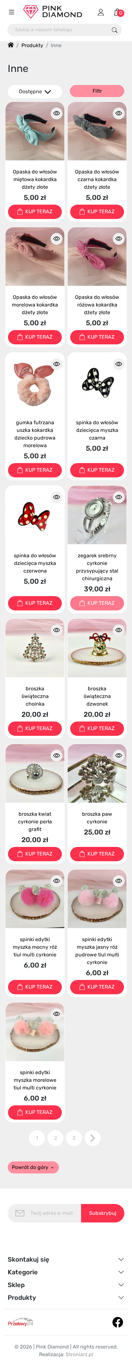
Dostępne (31, 91)
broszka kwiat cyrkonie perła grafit (35, 821)
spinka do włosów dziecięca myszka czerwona (35, 563)
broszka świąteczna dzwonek (97, 696)
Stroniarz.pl (79, 1354)
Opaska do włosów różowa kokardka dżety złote (97, 304)
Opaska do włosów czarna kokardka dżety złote (97, 179)
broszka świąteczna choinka (35, 696)
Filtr (97, 91)
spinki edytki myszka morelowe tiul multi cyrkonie (34, 1080)
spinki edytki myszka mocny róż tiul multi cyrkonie (35, 947)
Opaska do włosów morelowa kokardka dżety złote (35, 304)
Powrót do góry (33, 1167)
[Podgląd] (56, 113)
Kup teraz (39, 211)
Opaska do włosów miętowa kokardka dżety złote (35, 179)
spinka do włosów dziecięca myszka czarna (97, 430)
